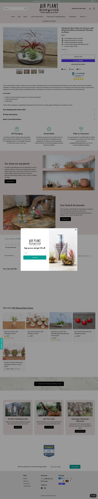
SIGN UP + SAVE (1, 343)
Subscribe (34, 257)
